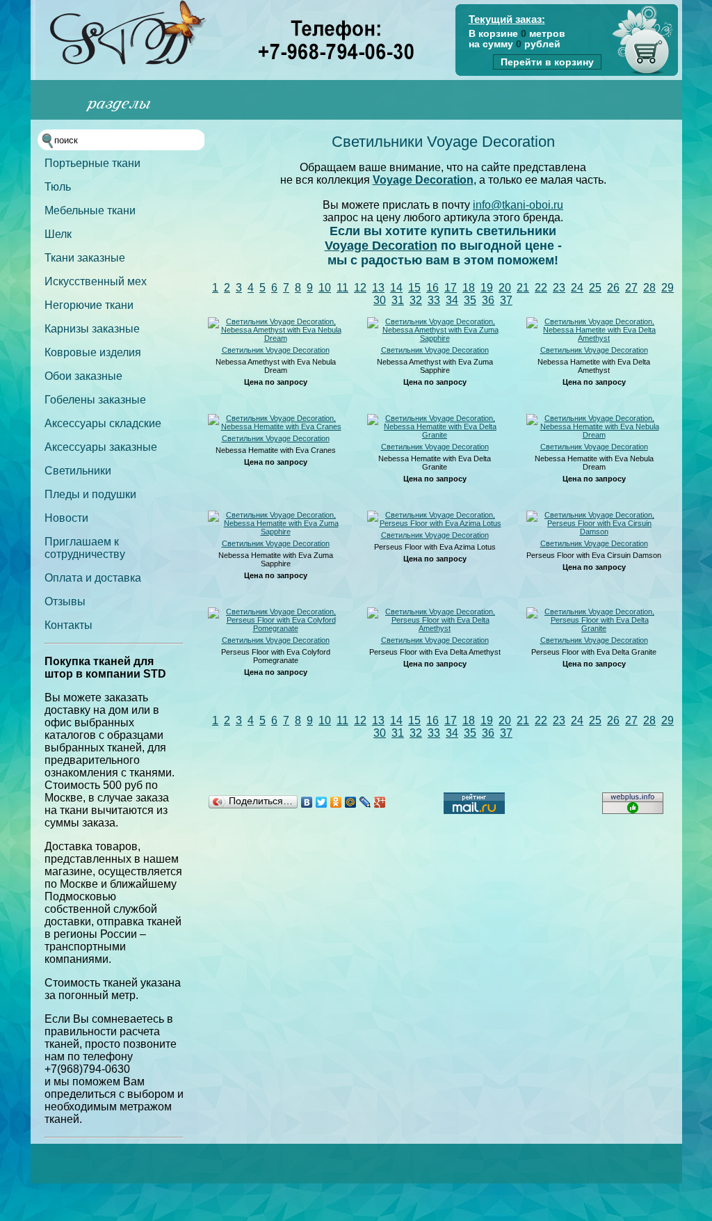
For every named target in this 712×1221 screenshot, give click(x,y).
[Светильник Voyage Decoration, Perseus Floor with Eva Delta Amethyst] (435, 628)
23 (559, 288)
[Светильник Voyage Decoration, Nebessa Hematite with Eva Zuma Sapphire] (275, 531)
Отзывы (65, 601)
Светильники (77, 471)
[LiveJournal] (365, 802)
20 (505, 288)
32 (416, 300)
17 (450, 288)
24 (577, 288)
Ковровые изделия (92, 352)
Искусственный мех (95, 281)
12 (360, 288)
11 (342, 288)
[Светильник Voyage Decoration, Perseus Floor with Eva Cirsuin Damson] (594, 531)
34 (452, 300)
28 (649, 288)
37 (506, 300)
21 (523, 288)
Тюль (57, 187)
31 (397, 300)
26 (613, 288)
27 (631, 288)
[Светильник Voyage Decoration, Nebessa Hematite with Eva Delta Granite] (435, 435)
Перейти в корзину (547, 61)
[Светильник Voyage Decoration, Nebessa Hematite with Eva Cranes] (275, 426)
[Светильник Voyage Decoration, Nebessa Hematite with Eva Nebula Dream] (594, 435)
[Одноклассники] (336, 802)
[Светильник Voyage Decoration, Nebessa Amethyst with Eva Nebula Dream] (275, 338)
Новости (66, 518)
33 (434, 300)
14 (396, 288)
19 (486, 288)
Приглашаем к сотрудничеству (84, 548)
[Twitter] (321, 802)
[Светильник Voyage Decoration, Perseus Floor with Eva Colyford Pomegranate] (275, 628)
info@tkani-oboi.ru (518, 205)
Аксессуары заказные (100, 447)
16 (432, 288)
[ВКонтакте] (307, 802)
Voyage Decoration (423, 180)
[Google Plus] (380, 802)
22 (541, 288)
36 (488, 300)
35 (470, 300)
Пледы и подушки (90, 494)
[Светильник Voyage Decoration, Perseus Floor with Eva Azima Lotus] (435, 523)
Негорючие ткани (89, 305)
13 (378, 288)
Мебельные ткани (90, 210)
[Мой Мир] (350, 802)
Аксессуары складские (102, 423)
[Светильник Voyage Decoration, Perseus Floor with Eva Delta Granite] (594, 628)
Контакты (68, 625)
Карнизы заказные (92, 329)
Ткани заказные (84, 258)
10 (324, 288)
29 (667, 288)
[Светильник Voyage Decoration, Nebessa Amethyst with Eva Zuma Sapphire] (435, 338)
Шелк (58, 234)
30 (379, 300)
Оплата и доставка (92, 578)
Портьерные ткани (92, 163)
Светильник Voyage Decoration (276, 350)
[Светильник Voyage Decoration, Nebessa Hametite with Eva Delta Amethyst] (594, 338)
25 (595, 288)
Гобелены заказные (95, 400)
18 (468, 288)
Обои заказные (83, 376)
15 (414, 288)
